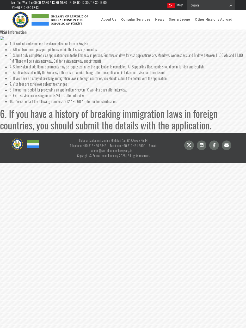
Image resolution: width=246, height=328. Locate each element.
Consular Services (135, 19)
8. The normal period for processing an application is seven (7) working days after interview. (68, 89)
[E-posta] (226, 145)
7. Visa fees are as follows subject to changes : (39, 84)
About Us (108, 19)
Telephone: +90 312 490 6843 (88, 145)
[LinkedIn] (201, 145)
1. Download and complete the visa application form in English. (49, 43)
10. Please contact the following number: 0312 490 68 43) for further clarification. (63, 101)
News (159, 19)
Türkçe (179, 5)
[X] (189, 145)
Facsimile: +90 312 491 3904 (127, 145)
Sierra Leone (179, 19)
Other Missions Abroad (213, 19)
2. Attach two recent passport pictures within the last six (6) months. (54, 49)
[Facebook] (214, 145)
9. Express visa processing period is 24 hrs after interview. (47, 95)
